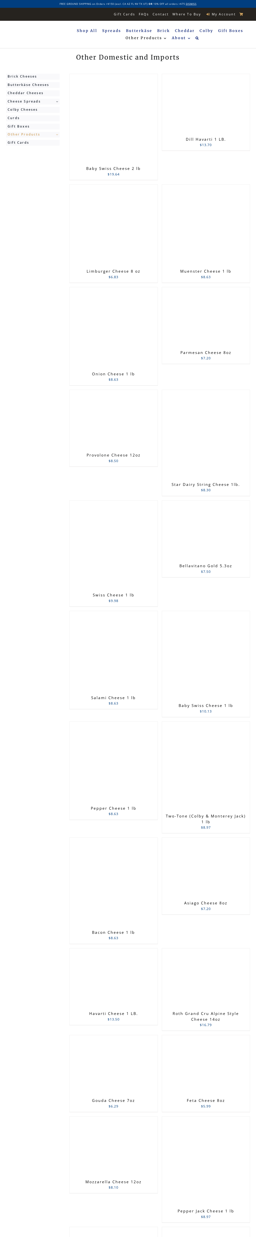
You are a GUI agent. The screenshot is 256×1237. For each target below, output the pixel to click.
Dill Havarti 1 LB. (206, 139)
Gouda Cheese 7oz (113, 1100)
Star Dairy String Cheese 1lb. (206, 484)
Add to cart (104, 121)
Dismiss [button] (191, 4)
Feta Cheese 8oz (206, 1100)
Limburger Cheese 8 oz (113, 271)
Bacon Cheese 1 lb (113, 932)
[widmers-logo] (28, 13)
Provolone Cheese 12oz (114, 455)
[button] (197, 38)
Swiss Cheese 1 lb (113, 595)
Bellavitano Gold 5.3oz (205, 565)
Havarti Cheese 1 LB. (113, 1013)
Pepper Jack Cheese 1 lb (206, 1211)
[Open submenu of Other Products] (58, 134)
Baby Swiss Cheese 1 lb (206, 705)
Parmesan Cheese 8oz (205, 352)
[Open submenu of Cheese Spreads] (58, 101)
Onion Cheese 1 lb (113, 374)
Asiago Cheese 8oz (205, 903)
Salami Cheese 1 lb (113, 697)
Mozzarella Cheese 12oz (113, 1181)
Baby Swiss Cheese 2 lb (113, 168)
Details (133, 121)
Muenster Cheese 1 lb (205, 271)
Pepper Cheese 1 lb (113, 808)
